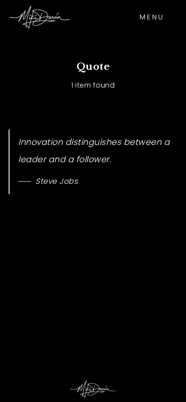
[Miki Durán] (40, 17)
